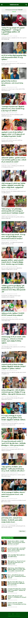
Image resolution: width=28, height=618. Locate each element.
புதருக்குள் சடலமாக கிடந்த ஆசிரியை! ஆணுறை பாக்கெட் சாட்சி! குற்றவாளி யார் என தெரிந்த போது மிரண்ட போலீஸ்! (13, 134)
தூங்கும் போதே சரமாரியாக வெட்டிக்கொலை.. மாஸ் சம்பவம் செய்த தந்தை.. (12, 83)
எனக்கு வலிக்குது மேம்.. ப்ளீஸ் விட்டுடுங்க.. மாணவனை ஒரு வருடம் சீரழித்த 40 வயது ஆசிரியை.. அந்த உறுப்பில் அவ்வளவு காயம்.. (13, 392)
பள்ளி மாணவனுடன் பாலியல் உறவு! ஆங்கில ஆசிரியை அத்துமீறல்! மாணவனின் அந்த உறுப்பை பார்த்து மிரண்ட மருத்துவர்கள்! (13, 185)
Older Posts (22, 531)
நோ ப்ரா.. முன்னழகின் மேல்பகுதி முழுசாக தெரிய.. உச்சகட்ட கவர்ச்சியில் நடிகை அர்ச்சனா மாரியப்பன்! (17, 576)
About (13, 613)
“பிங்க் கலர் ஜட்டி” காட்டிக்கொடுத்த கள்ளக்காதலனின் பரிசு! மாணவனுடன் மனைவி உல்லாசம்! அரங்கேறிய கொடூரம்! (12, 211)
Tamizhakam (17, 616)
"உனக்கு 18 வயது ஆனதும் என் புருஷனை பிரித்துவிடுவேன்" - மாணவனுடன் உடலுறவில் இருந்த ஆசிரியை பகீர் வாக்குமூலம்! (13, 31)
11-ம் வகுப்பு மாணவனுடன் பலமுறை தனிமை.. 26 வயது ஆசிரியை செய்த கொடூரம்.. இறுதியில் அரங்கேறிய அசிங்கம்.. (13, 417)
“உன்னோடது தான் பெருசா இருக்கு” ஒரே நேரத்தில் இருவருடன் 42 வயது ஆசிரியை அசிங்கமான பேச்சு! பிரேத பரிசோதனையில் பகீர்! (13, 289)
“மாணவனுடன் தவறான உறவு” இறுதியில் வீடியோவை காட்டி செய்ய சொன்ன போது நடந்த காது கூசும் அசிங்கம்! (12, 108)
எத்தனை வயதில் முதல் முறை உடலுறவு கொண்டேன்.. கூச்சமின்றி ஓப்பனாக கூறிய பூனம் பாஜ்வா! (17, 597)
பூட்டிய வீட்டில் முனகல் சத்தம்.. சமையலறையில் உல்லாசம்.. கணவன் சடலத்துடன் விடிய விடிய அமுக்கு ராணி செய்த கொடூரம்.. (16, 549)
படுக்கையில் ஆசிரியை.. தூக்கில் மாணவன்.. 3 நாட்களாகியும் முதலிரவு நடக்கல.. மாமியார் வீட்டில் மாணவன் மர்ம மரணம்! (13, 160)
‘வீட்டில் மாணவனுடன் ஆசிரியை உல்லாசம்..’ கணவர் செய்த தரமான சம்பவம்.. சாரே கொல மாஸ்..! (13, 494)
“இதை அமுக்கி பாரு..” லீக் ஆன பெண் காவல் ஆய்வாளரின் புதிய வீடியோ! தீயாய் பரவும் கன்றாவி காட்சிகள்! (16, 562)
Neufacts (4, 36)
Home (9, 613)
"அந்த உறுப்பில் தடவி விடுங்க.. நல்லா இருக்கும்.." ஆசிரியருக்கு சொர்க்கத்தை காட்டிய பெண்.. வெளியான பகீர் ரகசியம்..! (13, 469)
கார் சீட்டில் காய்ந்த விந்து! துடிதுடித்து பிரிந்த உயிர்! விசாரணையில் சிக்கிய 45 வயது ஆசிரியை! (13, 57)
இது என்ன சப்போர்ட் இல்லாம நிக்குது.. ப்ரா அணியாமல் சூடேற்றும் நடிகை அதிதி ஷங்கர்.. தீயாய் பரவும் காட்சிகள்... (16, 583)
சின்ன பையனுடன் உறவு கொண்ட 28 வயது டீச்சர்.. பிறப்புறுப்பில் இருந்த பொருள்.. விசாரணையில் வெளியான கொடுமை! (13, 236)
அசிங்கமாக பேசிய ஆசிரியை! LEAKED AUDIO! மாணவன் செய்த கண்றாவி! (12, 314)
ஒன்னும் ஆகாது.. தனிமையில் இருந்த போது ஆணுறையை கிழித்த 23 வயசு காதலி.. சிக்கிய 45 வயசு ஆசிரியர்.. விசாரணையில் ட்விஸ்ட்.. (16, 569)
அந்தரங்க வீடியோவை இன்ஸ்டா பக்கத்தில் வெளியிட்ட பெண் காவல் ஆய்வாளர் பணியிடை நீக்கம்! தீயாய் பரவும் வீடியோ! (16, 542)
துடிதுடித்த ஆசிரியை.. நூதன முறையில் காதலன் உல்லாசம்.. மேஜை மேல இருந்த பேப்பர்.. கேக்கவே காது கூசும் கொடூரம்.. (12, 262)
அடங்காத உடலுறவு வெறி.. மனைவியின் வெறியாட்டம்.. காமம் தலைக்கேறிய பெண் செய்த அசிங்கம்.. (17, 604)
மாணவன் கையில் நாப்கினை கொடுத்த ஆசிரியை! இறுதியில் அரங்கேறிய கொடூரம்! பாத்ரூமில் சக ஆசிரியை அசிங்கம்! (13, 366)
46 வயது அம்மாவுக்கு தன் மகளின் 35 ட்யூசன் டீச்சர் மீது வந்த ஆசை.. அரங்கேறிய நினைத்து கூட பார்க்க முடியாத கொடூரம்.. (13, 443)
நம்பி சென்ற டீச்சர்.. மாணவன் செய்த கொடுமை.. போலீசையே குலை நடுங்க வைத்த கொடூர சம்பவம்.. (11, 520)
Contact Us (18, 613)
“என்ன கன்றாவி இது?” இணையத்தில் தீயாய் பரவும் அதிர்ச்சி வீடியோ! (16, 555)
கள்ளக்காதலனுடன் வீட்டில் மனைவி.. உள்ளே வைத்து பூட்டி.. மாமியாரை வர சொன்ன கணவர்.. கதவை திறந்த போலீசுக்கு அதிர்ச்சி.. (13, 340)
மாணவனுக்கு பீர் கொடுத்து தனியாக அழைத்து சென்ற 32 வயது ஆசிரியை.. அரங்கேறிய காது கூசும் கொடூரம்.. (17, 590)
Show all (14, 11)
